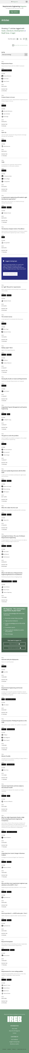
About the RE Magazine (14, 1030)
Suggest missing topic (10, 274)
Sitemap (4, 1049)
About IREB (14, 1028)
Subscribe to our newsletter (13, 648)
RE (14, 1)
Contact (14, 1033)
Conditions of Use (21, 1049)
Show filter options (12, 38)
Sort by (3, 52)
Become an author (14, 1044)
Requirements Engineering (14, 7)
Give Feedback (14, 1039)
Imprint (9, 1049)
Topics (15, 12)
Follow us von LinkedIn (13, 644)
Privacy (14, 1049)
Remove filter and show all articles (21, 45)
